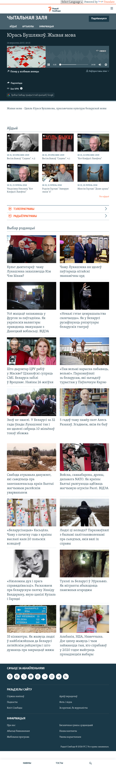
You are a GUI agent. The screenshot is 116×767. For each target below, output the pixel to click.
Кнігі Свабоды (14, 708)
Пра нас (11, 725)
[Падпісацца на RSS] (66, 676)
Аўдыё (13, 26)
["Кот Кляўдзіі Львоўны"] (93, 142)
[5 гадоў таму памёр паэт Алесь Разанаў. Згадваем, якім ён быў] (84, 402)
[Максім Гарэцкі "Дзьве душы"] (93, 173)
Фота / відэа (65, 702)
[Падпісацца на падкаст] (38, 676)
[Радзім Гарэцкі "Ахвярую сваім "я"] (58, 173)
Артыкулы (28, 26)
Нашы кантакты (68, 731)
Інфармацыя (46, 26)
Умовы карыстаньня (70, 737)
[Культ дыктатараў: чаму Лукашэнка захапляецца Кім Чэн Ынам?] (31, 249)
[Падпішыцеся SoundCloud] (45, 676)
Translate (109, 2)
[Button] (14, 84)
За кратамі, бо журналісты (73, 708)
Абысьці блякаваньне (18, 731)
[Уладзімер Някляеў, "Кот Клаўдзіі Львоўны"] (23, 173)
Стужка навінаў (15, 696)
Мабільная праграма (18, 737)
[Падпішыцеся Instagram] (52, 676)
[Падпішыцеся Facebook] (17, 676)
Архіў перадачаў (68, 696)
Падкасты (12, 702)
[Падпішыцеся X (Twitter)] (24, 676)
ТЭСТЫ (59, 763)
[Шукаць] (90, 763)
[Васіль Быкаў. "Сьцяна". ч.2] (23, 142)
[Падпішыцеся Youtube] (31, 676)
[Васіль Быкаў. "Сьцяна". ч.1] (58, 142)
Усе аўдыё (104, 197)
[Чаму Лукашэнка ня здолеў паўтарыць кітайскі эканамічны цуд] (84, 249)
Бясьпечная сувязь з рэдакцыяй (76, 725)
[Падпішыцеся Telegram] (59, 676)
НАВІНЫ (27, 763)
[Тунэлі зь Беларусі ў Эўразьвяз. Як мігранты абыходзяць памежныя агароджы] (84, 563)
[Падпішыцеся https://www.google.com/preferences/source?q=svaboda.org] (10, 676)
